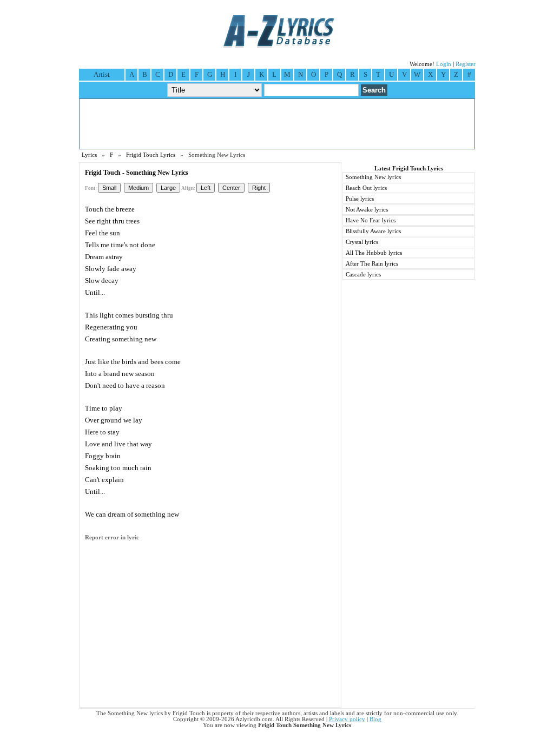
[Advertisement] (277, 124)
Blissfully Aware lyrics (373, 231)
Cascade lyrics (363, 275)
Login (443, 64)
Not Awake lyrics (367, 210)
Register (466, 64)
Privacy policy (347, 719)
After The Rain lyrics (372, 264)
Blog (375, 719)
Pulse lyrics (360, 199)
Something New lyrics (373, 177)
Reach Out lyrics (366, 188)
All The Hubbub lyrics (374, 253)
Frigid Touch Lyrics (150, 155)
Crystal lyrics (362, 242)
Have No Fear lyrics (370, 220)
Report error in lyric (112, 537)
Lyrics (89, 155)
